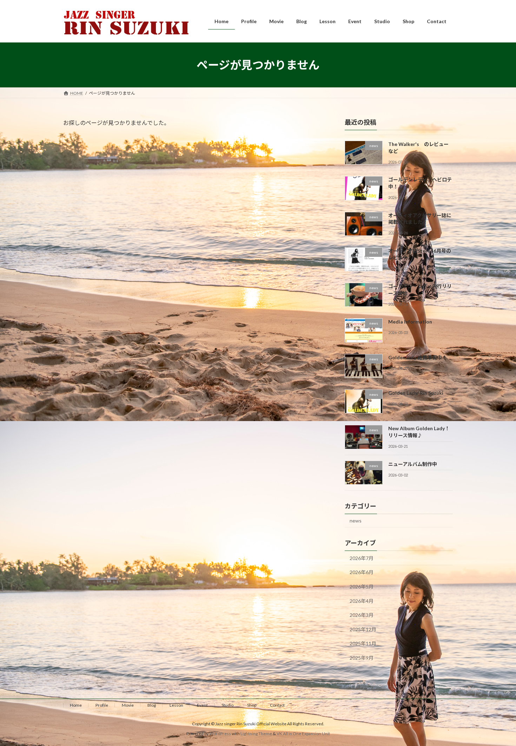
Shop (251, 705)
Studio (227, 705)
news (356, 521)
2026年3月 (361, 615)
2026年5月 (361, 587)
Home (76, 705)
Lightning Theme (256, 733)
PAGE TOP (497, 717)
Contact (277, 705)
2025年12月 (363, 629)
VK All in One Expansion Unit (303, 733)
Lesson (176, 705)
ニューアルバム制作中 (412, 464)
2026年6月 (361, 572)
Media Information (410, 322)
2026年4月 (361, 601)
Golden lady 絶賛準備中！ (417, 357)
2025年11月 (363, 644)
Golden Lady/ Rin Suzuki (415, 393)
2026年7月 (361, 558)
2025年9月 (361, 658)
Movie (128, 705)
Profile (101, 705)
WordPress (220, 733)
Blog (151, 705)
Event (202, 705)
